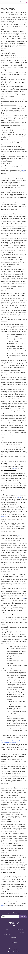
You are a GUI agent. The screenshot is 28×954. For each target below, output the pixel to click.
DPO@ (23, 170)
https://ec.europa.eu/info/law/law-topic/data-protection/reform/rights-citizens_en (11, 741)
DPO (23, 598)
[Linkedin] (14, 925)
